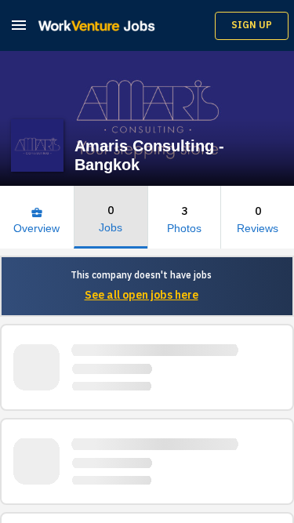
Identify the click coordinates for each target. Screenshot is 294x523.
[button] (19, 24)
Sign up (251, 25)
